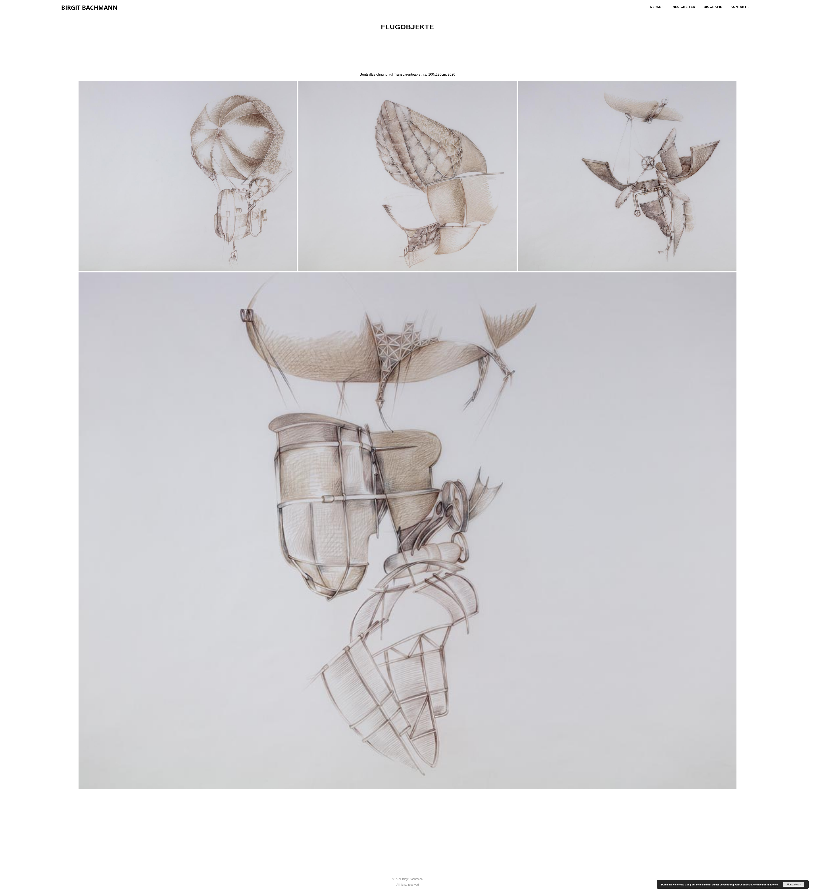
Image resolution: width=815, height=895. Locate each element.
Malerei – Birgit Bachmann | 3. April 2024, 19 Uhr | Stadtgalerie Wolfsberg (396, 852)
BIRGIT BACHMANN (89, 7)
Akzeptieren (793, 884)
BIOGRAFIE (713, 6)
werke (655, 6)
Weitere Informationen (765, 884)
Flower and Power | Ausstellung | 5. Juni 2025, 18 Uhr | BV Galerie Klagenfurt (399, 847)
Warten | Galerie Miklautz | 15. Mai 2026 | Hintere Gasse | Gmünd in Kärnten (397, 842)
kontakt (739, 6)
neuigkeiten (684, 6)
